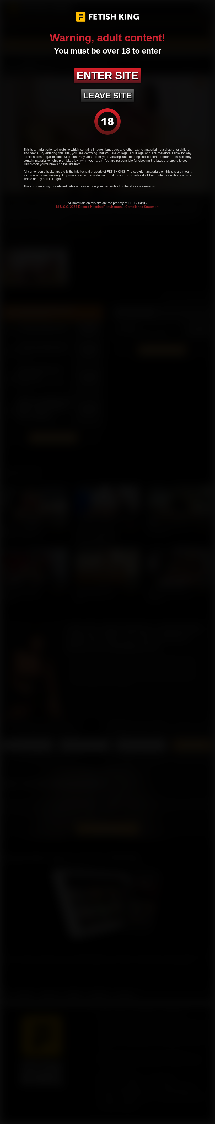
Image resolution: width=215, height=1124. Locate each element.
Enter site (107, 75)
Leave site (107, 95)
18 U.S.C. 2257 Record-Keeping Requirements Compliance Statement (107, 207)
